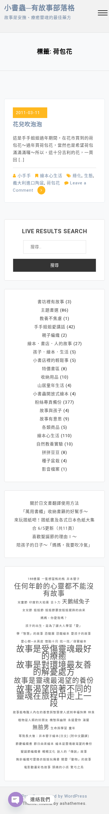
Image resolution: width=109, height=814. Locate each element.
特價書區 (51, 368)
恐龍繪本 (63, 633)
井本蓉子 (73, 579)
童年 (72, 728)
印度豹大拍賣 (39, 602)
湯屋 (86, 720)
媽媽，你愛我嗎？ (54, 618)
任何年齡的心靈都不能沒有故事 (54, 590)
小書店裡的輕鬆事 (51, 360)
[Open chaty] (15, 799)
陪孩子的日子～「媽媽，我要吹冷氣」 (54, 545)
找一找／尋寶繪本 (73, 641)
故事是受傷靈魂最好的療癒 (54, 652)
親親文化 (49, 751)
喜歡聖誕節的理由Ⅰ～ (54, 536)
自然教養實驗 (49, 444)
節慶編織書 (24, 744)
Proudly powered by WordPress (54, 796)
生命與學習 (59, 728)
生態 (88, 175)
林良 (91, 712)
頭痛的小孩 (60, 767)
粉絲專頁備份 (48, 402)
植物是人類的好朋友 (33, 720)
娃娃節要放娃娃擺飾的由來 (65, 610)
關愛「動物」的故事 (76, 759)
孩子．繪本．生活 (51, 352)
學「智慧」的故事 (29, 633)
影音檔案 (51, 469)
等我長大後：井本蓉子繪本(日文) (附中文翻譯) (54, 736)
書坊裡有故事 (50, 301)
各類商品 (51, 427)
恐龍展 (50, 633)
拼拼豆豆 (51, 452)
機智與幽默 (58, 720)
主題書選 (50, 310)
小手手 (24, 175)
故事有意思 (51, 419)
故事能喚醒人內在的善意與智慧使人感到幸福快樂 (50, 712)
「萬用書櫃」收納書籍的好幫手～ (54, 511)
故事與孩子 (51, 410)
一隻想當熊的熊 (53, 579)
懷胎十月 (51, 641)
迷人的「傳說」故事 (72, 751)
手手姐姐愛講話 (49, 326)
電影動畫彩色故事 (37, 767)
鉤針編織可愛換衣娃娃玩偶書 (38, 759)
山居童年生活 (50, 385)
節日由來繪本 (44, 744)
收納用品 (50, 377)
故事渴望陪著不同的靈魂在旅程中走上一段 (54, 696)
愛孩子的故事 (81, 633)
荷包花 (53, 183)
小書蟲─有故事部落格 (39, 8)
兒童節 (23, 602)
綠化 (77, 175)
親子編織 (51, 335)
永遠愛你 (74, 720)
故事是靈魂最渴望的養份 (54, 680)
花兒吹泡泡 (27, 124)
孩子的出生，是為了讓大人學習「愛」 (53, 626)
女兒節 (27, 610)
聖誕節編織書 (31, 751)
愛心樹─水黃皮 (32, 641)
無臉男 (40, 727)
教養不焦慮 (51, 318)
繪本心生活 (51, 175)
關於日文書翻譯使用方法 (54, 503)
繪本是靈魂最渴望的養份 (73, 744)
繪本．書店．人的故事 (49, 343)
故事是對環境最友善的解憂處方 (54, 668)
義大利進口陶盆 (28, 183)
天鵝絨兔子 (76, 601)
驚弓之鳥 (77, 767)
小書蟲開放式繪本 (51, 393)
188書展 (34, 579)
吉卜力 (56, 602)
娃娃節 (39, 610)
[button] (103, 13)
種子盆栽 (51, 460)
